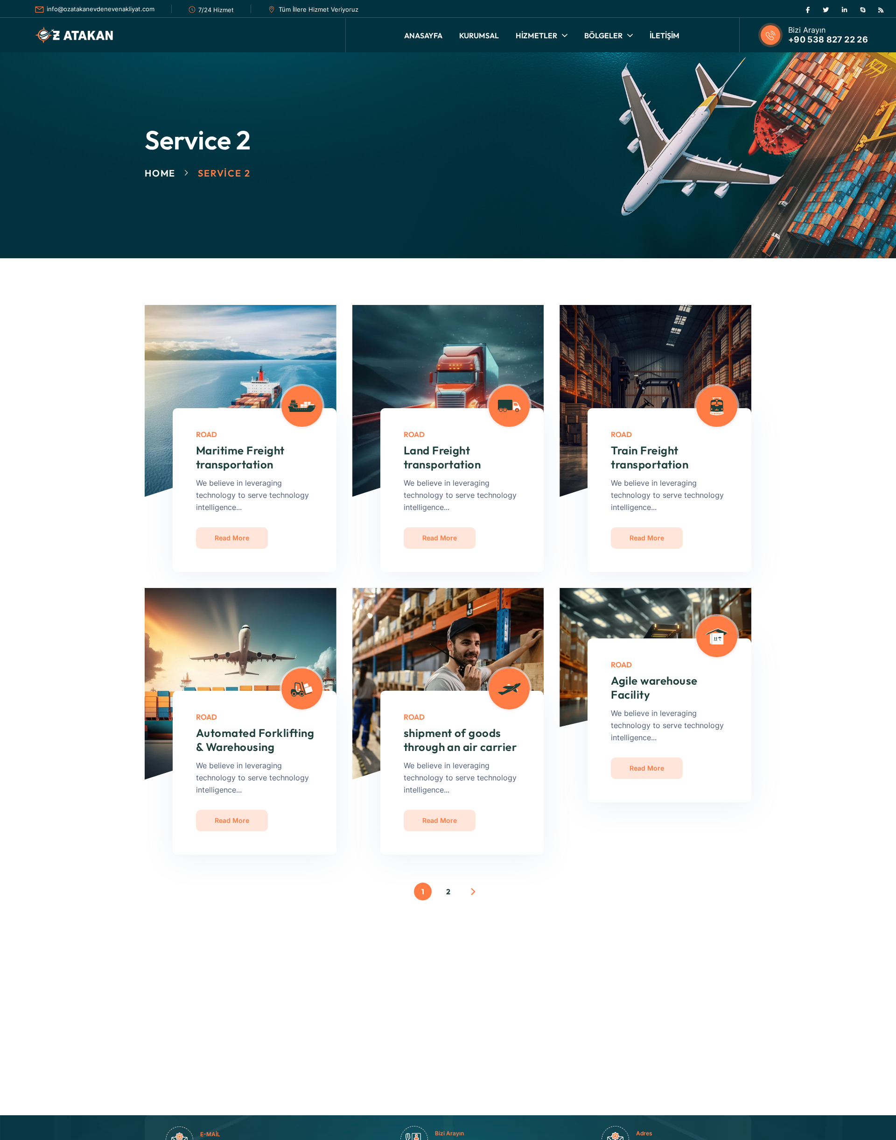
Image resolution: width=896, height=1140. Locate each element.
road (206, 434)
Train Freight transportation (649, 457)
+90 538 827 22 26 (828, 39)
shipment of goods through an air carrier (460, 740)
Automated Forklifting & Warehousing (255, 740)
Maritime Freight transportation (240, 457)
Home (160, 173)
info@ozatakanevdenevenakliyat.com (100, 9)
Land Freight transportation (442, 457)
